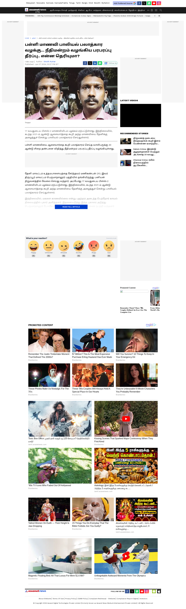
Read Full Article (71, 207)
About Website (45, 599)
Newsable (40, 3)
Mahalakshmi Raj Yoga (102, 16)
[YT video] (154, 3)
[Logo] (36, 10)
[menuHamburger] (156, 10)
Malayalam (30, 3)
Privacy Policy (70, 599)
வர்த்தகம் (97, 10)
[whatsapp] (149, 3)
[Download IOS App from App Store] (159, 591)
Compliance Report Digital (127, 599)
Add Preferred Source (123, 3)
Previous (155, 15)
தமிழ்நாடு (72, 10)
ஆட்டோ (89, 10)
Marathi (97, 3)
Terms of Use (58, 599)
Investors (143, 599)
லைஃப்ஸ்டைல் (120, 10)
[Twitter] (144, 3)
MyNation (105, 3)
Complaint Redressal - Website (102, 599)
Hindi (91, 3)
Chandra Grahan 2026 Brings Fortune (128, 16)
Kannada (49, 3)
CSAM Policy (83, 599)
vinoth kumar (50, 62)
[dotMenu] (148, 10)
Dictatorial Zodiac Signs (81, 16)
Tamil (78, 3)
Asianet (35, 591)
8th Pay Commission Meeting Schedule (53, 16)
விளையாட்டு (107, 10)
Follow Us (113, 63)
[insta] (159, 3)
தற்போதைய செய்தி (58, 10)
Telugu (72, 3)
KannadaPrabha (61, 3)
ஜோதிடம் (133, 10)
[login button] (152, 10)
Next (159, 15)
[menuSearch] (161, 10)
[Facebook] (139, 3)
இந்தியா (141, 10)
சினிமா (81, 10)
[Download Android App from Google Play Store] (154, 591)
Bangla (84, 3)
